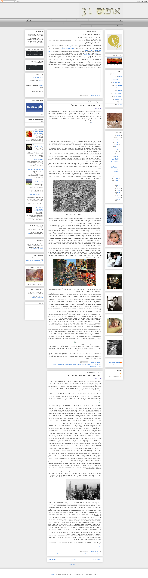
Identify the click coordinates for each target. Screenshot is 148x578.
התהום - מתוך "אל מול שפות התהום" (38, 145)
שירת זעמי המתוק (81, 23)
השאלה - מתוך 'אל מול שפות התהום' (38, 132)
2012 (118, 135)
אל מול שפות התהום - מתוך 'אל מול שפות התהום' (38, 209)
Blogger (52, 574)
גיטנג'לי (41, 85)
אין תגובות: (93, 95)
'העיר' (90, 59)
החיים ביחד (110, 20)
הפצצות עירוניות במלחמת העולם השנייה (74, 364)
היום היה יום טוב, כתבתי (96, 20)
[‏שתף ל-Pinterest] (81, 95)
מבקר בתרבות (69, 23)
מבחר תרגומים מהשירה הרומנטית (112, 23)
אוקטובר (116, 178)
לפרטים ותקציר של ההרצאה (36, 297)
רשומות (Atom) (72, 564)
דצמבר (116, 183)
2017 (118, 193)
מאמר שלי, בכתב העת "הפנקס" (35, 124)
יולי (117, 154)
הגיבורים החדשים (94, 23)
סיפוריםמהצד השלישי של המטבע (93, 50)
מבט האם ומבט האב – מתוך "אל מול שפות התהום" (38, 181)
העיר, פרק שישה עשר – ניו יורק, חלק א (84, 375)
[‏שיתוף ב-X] (84, 95)
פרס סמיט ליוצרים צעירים (35, 234)
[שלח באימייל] (87, 95)
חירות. (58, 364)
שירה (120, 102)
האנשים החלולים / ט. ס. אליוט (35, 169)
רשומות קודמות (52, 559)
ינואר (117, 139)
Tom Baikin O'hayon (114, 362)
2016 (118, 190)
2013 (118, 137)
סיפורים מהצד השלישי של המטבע (77, 20)
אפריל (116, 147)
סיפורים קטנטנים (32, 23)
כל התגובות (116, 376)
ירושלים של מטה (39, 90)
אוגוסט (116, 156)
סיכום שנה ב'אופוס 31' (91, 35)
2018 (118, 195)
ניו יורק (94, 366)
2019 (118, 197)
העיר (37, 20)
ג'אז (97, 553)
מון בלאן (29, 20)
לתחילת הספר (97, 108)
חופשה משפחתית (45, 23)
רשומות (118, 374)
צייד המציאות (118, 99)
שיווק (91, 366)
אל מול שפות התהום (47, 20)
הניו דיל (81, 553)
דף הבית (119, 20)
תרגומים (120, 104)
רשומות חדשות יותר (95, 559)
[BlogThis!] (85, 95)
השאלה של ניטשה (38, 159)
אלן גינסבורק (90, 364)
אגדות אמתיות (87, 54)
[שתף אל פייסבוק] (82, 95)
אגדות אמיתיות (60, 20)
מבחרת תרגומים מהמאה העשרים (102, 26)
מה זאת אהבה (58, 23)
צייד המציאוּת (86, 26)
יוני (117, 151)
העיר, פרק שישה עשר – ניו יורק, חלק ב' (84, 105)
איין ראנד (96, 364)
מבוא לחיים (118, 26)
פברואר (116, 142)
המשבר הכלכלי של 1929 (90, 553)
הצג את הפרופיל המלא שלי (115, 365)
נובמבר (116, 180)
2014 (118, 186)
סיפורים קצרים (118, 96)
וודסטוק (62, 364)
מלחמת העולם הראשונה (70, 553)
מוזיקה (120, 88)
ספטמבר (116, 176)
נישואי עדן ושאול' (74, 47)
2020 (118, 200)
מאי (117, 149)
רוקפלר (58, 553)
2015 (118, 188)
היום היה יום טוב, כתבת (68, 48)
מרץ (117, 144)
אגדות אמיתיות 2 (38, 77)
